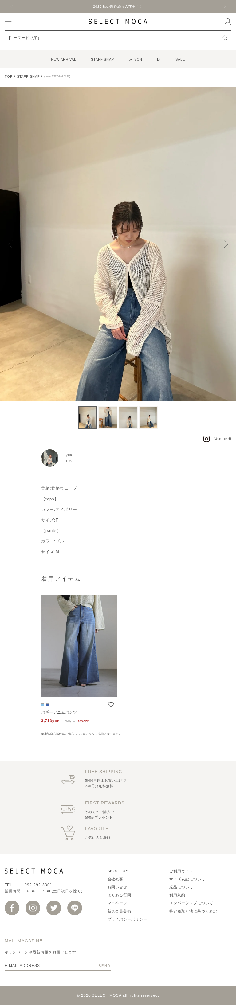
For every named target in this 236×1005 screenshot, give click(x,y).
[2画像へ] (107, 417)
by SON (135, 59)
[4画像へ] (148, 417)
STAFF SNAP (102, 59)
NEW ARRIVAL (63, 59)
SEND (105, 966)
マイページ (118, 903)
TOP (9, 76)
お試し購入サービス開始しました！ (125, 6)
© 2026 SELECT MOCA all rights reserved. (118, 995)
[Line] (74, 908)
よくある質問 (120, 895)
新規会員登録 (120, 911)
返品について (181, 887)
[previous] (12, 6)
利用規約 (177, 895)
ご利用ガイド (181, 871)
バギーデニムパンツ (59, 712)
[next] (224, 6)
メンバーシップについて (191, 903)
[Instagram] (33, 908)
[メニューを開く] (8, 21)
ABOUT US (118, 871)
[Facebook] (12, 908)
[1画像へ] (87, 417)
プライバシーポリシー (128, 919)
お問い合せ (118, 887)
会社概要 (116, 879)
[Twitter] (53, 908)
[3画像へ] (128, 417)
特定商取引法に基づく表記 (193, 911)
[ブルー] (42, 704)
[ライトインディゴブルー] (47, 704)
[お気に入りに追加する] (111, 704)
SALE (180, 59)
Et (159, 59)
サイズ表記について (187, 879)
